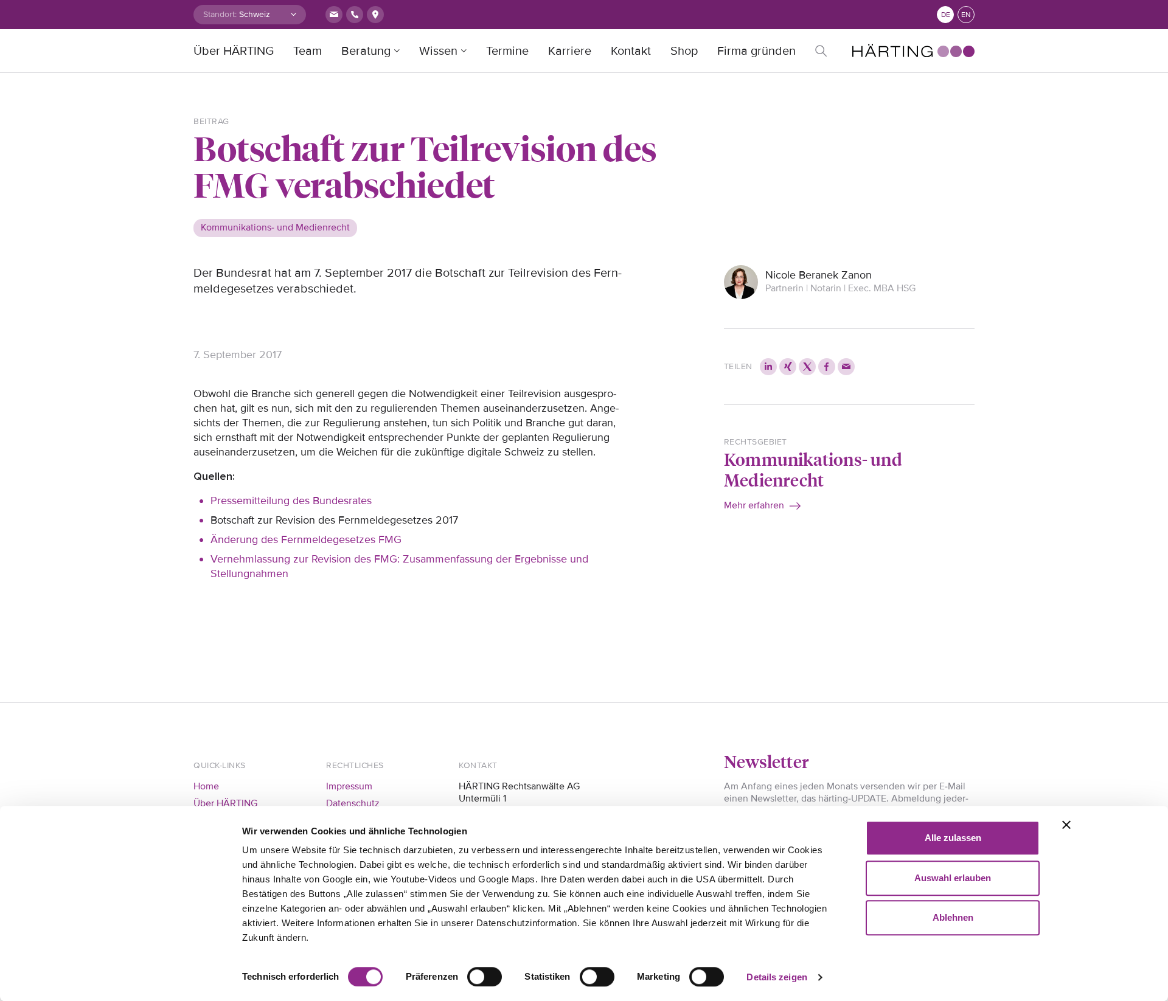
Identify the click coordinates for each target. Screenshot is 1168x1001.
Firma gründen (756, 51)
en (966, 14)
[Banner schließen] (1066, 824)
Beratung (366, 51)
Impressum (349, 786)
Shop (684, 51)
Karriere (569, 51)
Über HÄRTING (233, 51)
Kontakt (631, 51)
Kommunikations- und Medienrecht (813, 469)
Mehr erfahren (754, 505)
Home (206, 786)
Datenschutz (353, 803)
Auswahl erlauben (952, 878)
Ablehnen (953, 917)
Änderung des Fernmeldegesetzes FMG (305, 539)
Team (307, 51)
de (945, 14)
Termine (507, 51)
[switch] (484, 976)
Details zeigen (776, 977)
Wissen (438, 51)
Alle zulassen (953, 838)
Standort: (220, 14)
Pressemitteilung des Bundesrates (291, 500)
